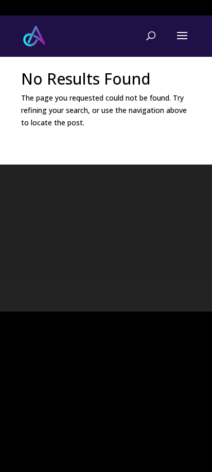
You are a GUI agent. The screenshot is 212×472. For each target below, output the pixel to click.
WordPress (169, 297)
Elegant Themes (87, 297)
